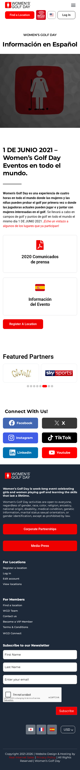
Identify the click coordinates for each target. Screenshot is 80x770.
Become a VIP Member (18, 621)
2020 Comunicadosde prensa (40, 259)
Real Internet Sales (21, 757)
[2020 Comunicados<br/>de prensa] (40, 245)
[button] (73, 5)
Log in (7, 573)
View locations (12, 584)
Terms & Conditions (15, 627)
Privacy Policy (46, 757)
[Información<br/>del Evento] (40, 287)
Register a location (15, 567)
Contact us (10, 616)
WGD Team (10, 610)
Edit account (11, 578)
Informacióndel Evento (40, 302)
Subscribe (66, 711)
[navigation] (68, 729)
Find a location (12, 605)
